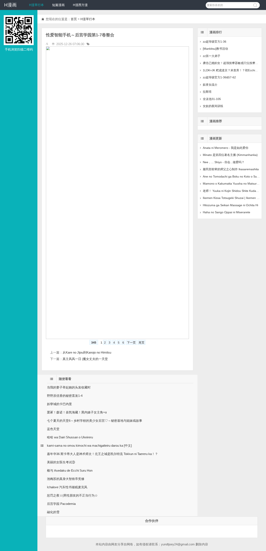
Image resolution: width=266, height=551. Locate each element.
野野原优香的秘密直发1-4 (65, 395)
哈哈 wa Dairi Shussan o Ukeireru (70, 437)
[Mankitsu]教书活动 (215, 48)
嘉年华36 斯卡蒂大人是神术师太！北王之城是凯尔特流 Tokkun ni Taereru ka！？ (102, 454)
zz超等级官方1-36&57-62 (219, 77)
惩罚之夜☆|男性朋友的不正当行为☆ (72, 495)
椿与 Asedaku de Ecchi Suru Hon (69, 470)
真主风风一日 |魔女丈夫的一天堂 (85, 359)
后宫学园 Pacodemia (61, 503)
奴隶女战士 (210, 84)
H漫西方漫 (80, 5)
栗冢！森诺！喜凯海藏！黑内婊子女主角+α (77, 412)
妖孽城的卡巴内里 (59, 404)
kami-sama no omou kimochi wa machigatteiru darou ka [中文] (89, 445)
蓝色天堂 (53, 429)
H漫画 (10, 4)
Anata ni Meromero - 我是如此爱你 (225, 147)
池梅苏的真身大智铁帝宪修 (65, 479)
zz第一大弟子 (211, 56)
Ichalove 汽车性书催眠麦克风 (67, 487)
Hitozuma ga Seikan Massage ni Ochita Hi (230, 205)
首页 (74, 19)
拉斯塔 (207, 91)
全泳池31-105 (212, 99)
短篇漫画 (58, 5)
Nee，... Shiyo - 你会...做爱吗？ (223, 162)
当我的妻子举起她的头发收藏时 (69, 387)
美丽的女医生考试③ (61, 462)
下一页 (131, 342)
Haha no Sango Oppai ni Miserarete (226, 212)
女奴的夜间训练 (213, 106)
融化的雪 (53, 512)
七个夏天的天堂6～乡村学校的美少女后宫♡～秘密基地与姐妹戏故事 (94, 420)
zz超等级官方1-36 (214, 41)
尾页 (141, 342)
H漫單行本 (36, 5)
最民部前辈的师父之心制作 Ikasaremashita (231, 169)
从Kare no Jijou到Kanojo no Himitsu (87, 352)
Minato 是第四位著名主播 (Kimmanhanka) (230, 155)
